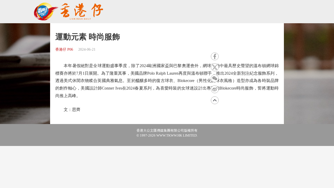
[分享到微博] (215, 89)
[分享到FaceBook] (215, 56)
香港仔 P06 (64, 49)
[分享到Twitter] (215, 67)
